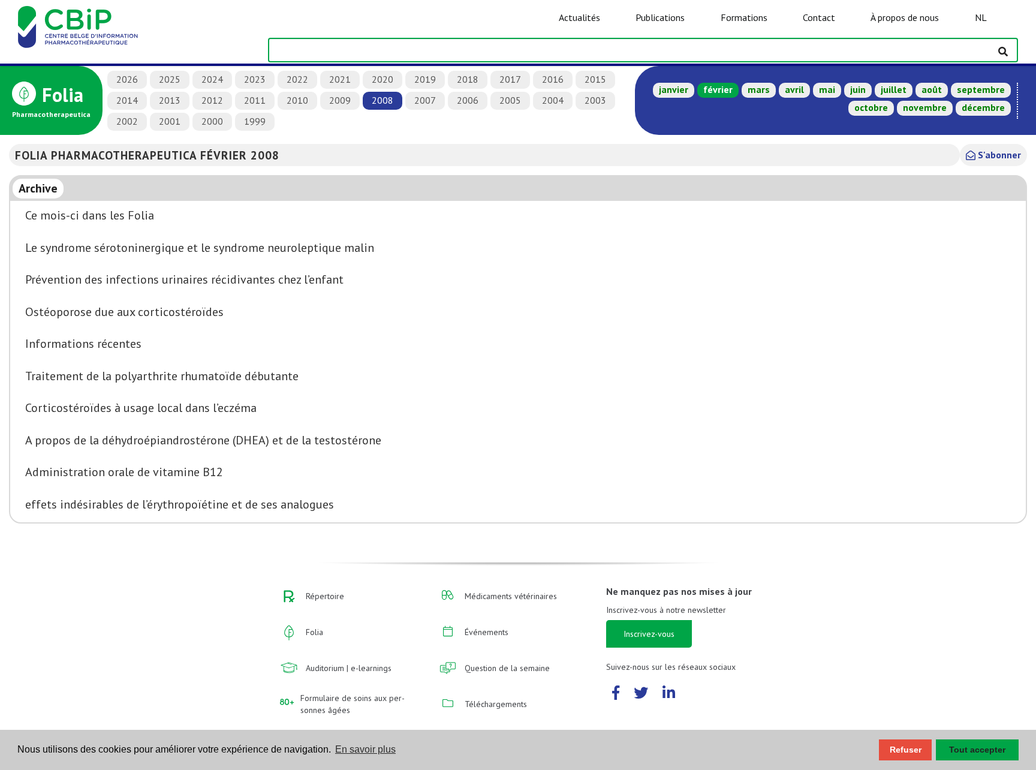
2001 (169, 121)
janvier (673, 89)
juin (858, 89)
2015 (595, 79)
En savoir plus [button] (365, 749)
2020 (382, 79)
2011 (255, 100)
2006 (467, 100)
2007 (425, 100)
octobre (871, 107)
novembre (925, 107)
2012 (212, 100)
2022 (297, 79)
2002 (127, 121)
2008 (382, 100)
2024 (212, 79)
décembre (983, 107)
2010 (297, 100)
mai (827, 89)
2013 (169, 100)
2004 (553, 100)
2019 (425, 79)
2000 (212, 121)
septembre (981, 89)
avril (794, 89)
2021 (340, 79)
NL (981, 17)
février (718, 89)
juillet (894, 89)
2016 (553, 79)
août (931, 89)
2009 (340, 100)
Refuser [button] (905, 749)
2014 (127, 100)
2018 (467, 79)
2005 (510, 100)
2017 (510, 79)
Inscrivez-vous (649, 633)
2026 (127, 79)
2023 (255, 79)
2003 (595, 100)
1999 (255, 121)
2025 (169, 79)
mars (759, 89)
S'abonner (998, 155)
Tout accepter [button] (977, 749)
